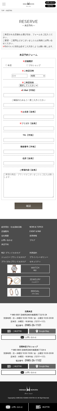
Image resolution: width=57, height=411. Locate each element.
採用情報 (33, 236)
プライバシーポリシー (39, 257)
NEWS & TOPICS (36, 227)
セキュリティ (35, 261)
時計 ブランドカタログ (10, 253)
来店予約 (46, 407)
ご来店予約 (17, 331)
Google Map (44, 331)
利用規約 (33, 253)
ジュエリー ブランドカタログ (13, 257)
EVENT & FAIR (35, 231)
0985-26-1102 (33, 360)
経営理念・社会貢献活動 (11, 227)
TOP (2, 10)
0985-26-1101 (33, 325)
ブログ (32, 240)
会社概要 (5, 236)
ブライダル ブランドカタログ (13, 261)
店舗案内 (5, 231)
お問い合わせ (17, 407)
